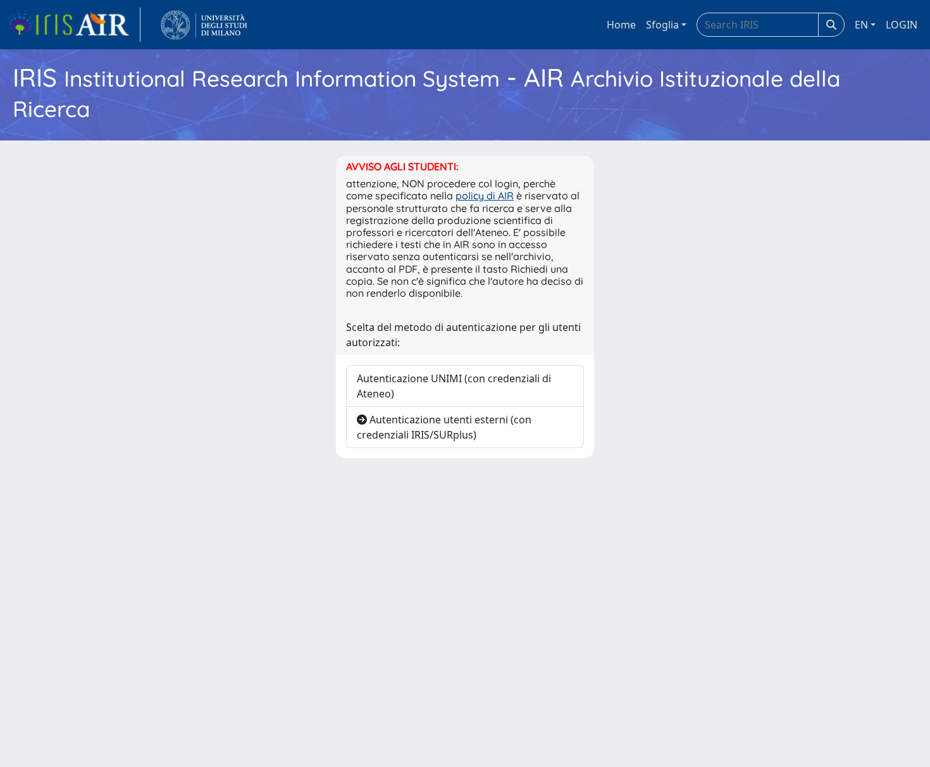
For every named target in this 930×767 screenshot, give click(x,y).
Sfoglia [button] (662, 25)
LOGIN (901, 25)
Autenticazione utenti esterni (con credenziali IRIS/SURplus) (444, 427)
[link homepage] (74, 25)
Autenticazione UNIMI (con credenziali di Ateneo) (454, 386)
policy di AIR (485, 195)
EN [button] (861, 25)
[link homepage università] (204, 25)
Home (621, 25)
